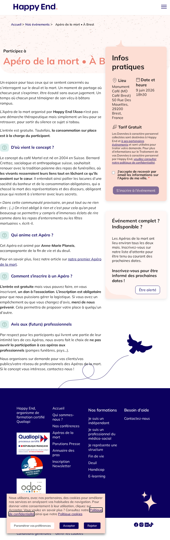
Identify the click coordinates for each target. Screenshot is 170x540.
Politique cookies (70, 514)
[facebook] (136, 525)
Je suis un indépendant (98, 420)
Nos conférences (65, 426)
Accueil (16, 24)
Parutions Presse (66, 443)
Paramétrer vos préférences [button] (32, 525)
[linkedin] (147, 525)
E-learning (96, 476)
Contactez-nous (137, 418)
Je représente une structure (102, 447)
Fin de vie (96, 456)
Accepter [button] (69, 525)
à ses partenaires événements (128, 142)
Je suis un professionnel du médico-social (101, 434)
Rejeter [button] (92, 525)
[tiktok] (151, 525)
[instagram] (142, 525)
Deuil (92, 463)
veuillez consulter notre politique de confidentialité (134, 160)
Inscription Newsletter (61, 463)
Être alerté (147, 290)
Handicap (96, 469)
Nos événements (37, 24)
